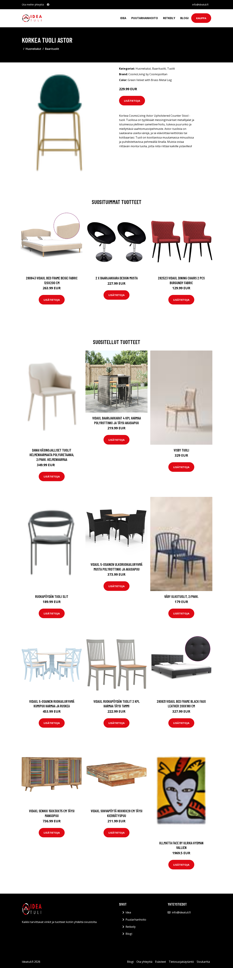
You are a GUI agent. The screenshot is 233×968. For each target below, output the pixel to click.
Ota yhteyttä (144, 962)
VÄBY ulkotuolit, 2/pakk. (181, 596)
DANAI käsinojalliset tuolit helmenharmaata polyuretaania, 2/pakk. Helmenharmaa (52, 455)
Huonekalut (33, 49)
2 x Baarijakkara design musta (117, 278)
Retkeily (169, 18)
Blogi (184, 18)
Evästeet (160, 962)
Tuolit (171, 68)
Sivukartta (203, 962)
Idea (123, 18)
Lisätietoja (132, 100)
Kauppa (201, 18)
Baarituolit (52, 49)
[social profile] (48, 4)
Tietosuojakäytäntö (181, 962)
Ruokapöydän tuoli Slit (51, 596)
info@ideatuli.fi (200, 4)
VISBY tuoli (181, 450)
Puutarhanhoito (144, 18)
